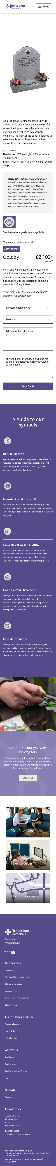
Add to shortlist (11, 248)
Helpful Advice (11, 1038)
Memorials (8, 242)
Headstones (22, 242)
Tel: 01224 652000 (12, 1131)
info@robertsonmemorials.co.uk (18, 1134)
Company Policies (14, 1153)
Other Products (11, 1005)
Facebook (8, 1097)
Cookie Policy (12, 1155)
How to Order (10, 1031)
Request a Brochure (13, 1024)
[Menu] (43, 6)
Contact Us (28, 778)
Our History (9, 1057)
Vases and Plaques (12, 991)
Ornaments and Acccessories (17, 998)
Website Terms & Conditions (37, 1153)
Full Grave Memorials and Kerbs (17, 977)
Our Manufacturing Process (16, 1071)
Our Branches (10, 1064)
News (7, 1078)
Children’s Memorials (13, 984)
